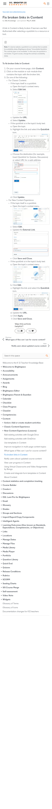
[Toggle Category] (2, 367)
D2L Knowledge (10, 21)
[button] (44, 3)
